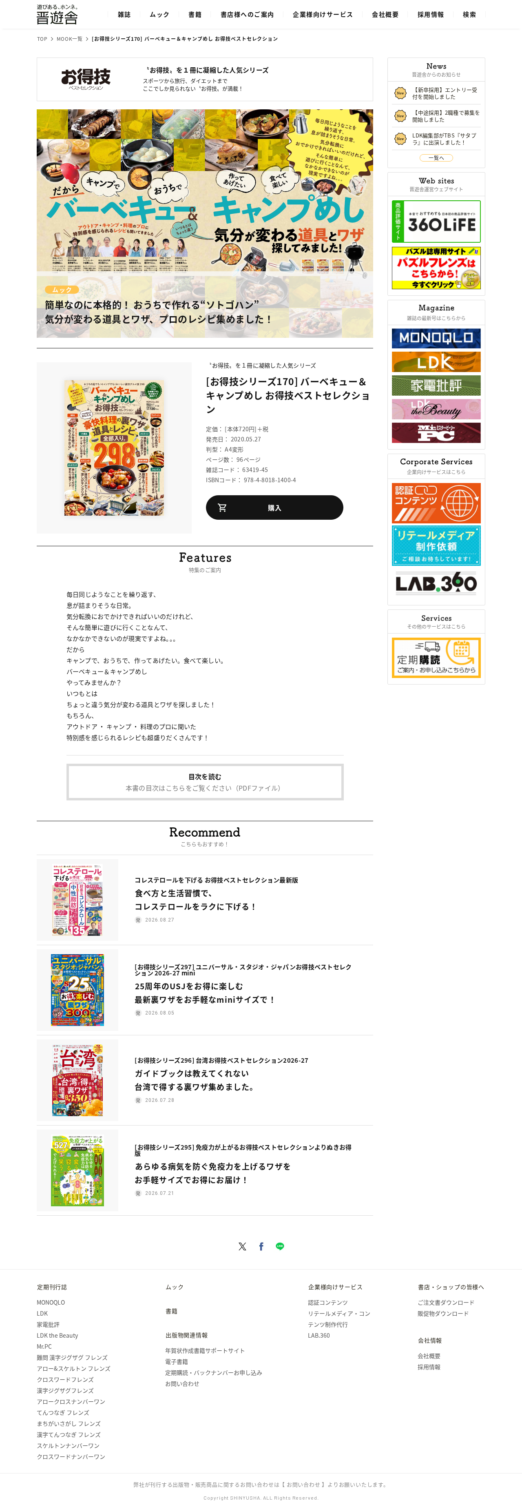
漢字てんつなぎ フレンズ (69, 1434)
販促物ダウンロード (443, 1313)
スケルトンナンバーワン (68, 1445)
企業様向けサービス (323, 14)
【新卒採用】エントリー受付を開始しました (444, 93)
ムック (160, 14)
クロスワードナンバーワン (71, 1456)
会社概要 (385, 14)
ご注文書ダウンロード (446, 1302)
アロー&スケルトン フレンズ (74, 1368)
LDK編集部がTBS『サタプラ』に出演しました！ (444, 138)
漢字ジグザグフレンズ (65, 1390)
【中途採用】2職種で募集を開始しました (446, 116)
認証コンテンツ (328, 1302)
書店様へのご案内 (247, 14)
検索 (469, 14)
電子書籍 (176, 1361)
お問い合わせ (182, 1383)
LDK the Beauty (57, 1335)
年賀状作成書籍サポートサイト (205, 1350)
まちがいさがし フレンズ (69, 1423)
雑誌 (124, 14)
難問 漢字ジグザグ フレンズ (72, 1357)
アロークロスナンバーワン (71, 1401)
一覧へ (436, 157)
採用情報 (431, 14)
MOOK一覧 (70, 38)
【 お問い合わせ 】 (303, 1484)
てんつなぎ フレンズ (63, 1412)
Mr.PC (44, 1346)
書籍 (195, 14)
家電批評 (48, 1324)
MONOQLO (51, 1302)
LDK (42, 1313)
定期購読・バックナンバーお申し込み (213, 1372)
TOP (42, 38)
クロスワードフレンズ (65, 1379)
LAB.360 (319, 1335)
